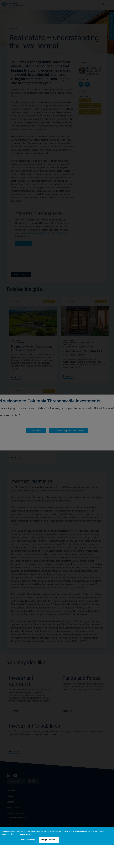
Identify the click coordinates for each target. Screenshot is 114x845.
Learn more (25, 834)
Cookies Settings (27, 840)
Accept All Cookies (49, 840)
